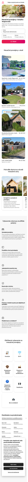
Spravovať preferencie (13, 472)
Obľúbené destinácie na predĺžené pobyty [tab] (12, 418)
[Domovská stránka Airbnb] (3, 2)
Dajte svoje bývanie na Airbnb (16, 2)
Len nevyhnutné (13, 468)
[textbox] (7, 37)
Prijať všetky (13, 464)
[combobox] (13, 32)
